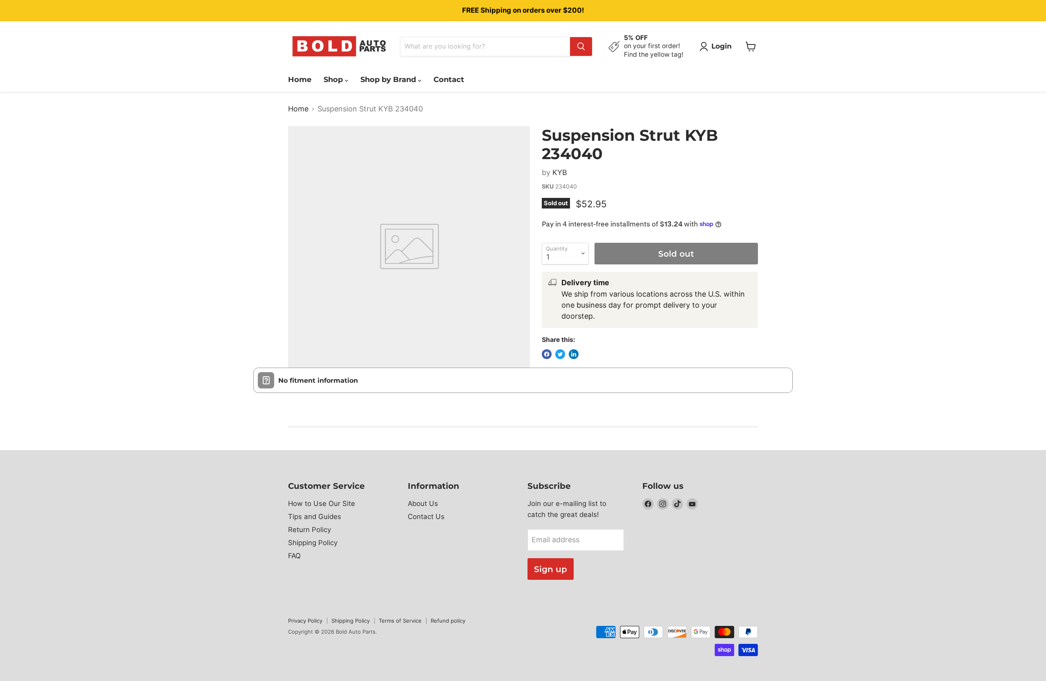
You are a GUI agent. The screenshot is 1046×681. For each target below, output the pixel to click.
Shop (334, 79)
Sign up (550, 569)
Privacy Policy (305, 620)
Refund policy (448, 620)
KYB (559, 172)
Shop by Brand (389, 79)
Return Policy (309, 530)
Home (299, 79)
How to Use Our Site (321, 503)
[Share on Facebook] (547, 354)
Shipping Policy (312, 543)
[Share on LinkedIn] (574, 354)
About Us (423, 503)
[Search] (581, 46)
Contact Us (426, 516)
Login (721, 46)
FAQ (294, 556)
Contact (449, 79)
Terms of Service (400, 620)
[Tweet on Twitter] (560, 354)
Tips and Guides (314, 516)
